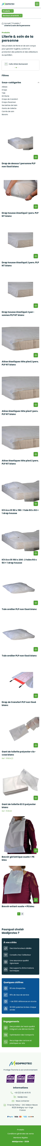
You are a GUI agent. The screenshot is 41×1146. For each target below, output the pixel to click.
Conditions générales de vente (20, 1133)
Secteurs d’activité (11, 15)
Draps (4, 90)
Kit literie (5, 96)
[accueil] (3, 23)
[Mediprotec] (8, 4)
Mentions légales (20, 1137)
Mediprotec (22, 1097)
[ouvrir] (36, 157)
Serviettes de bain (9, 105)
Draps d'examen (9, 102)
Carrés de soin (8, 111)
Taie (3, 93)
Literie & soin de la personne (17, 25)
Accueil (7, 23)
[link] (20, 146)
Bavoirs (5, 114)
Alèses (4, 87)
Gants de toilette (9, 108)
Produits (6, 11)
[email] (13, 1101)
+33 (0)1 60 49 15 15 (22, 1092)
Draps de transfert (10, 99)
